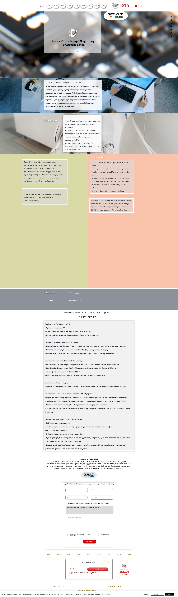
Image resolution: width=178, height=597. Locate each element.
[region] (115, 16)
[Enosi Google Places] (171, 36)
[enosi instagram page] (171, 17)
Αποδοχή (169, 594)
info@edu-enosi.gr (89, 588)
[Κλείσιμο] (176, 594)
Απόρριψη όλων (157, 594)
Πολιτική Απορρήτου (104, 594)
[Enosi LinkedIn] (171, 24)
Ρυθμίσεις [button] (146, 594)
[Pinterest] (171, 33)
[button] (103, 5)
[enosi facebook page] (171, 14)
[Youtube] (171, 27)
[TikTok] (171, 20)
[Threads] (171, 30)
